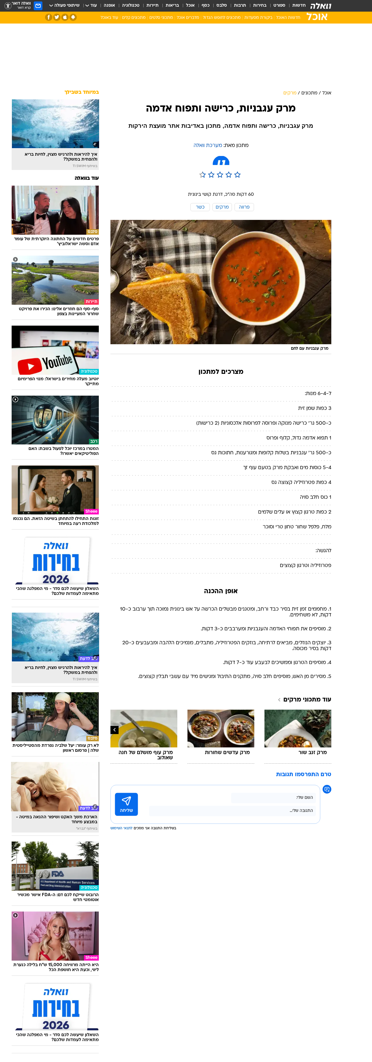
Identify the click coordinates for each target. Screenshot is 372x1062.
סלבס (222, 5)
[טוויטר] (56, 17)
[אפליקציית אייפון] (65, 17)
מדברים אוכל (188, 18)
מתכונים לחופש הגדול (222, 18)
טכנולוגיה (131, 5)
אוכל (190, 5)
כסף (206, 5)
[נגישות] (8, 6)
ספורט (279, 5)
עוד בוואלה (87, 178)
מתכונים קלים (134, 18)
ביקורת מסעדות (258, 18)
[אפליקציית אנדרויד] (73, 17)
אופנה (109, 5)
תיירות (152, 5)
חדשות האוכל (288, 18)
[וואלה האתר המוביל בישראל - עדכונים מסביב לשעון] (320, 6)
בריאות (172, 5)
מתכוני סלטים (161, 18)
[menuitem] (295, 6)
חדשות (299, 5)
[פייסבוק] (48, 17)
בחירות (260, 5)
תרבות (240, 5)
